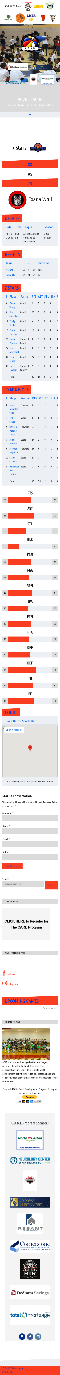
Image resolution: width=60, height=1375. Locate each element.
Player (14, 296)
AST (40, 296)
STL (46, 296)
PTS (34, 296)
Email (6, 839)
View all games (50, 1008)
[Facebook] (30, 1336)
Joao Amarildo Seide (13, 409)
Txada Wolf (11, 275)
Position (25, 296)
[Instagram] (38, 1336)
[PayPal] (22, 1336)
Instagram (12, 984)
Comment (8, 813)
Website (6, 852)
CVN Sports (7, 1372)
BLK (52, 296)
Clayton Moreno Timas (13, 431)
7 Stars (9, 269)
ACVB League (30, 99)
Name (6, 826)
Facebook (10, 974)
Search (5, 879)
